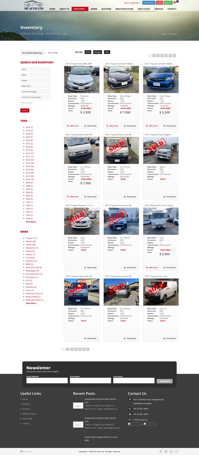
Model (24, 80)
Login (159, 2)
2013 (24, 69)
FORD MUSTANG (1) (34, 300)
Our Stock (79, 9)
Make (24, 75)
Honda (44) (30, 244)
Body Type (26, 86)
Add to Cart (74, 126)
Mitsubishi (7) (32, 248)
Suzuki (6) (30, 257)
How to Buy (144, 9)
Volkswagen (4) (32, 270)
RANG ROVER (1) (33, 296)
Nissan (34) (31, 241)
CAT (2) (29, 280)
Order (94, 9)
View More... (31, 221)
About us (64, 9)
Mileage (97, 52)
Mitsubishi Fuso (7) (34, 293)
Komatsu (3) (31, 287)
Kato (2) (29, 283)
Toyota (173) (31, 238)
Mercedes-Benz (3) (34, 274)
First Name (75, 376)
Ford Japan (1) (32, 277)
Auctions (106, 9)
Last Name (118, 376)
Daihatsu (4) (31, 261)
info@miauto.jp (140, 419)
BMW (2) (29, 264)
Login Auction (149, 2)
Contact (171, 9)
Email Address (32, 376)
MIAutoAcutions (124, 9)
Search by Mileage (29, 91)
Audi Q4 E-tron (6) (34, 267)
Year (107, 52)
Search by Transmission (31, 97)
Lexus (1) (30, 290)
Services (158, 9)
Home (52, 9)
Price (88, 52)
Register (168, 2)
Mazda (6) (30, 251)
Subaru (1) (30, 254)
